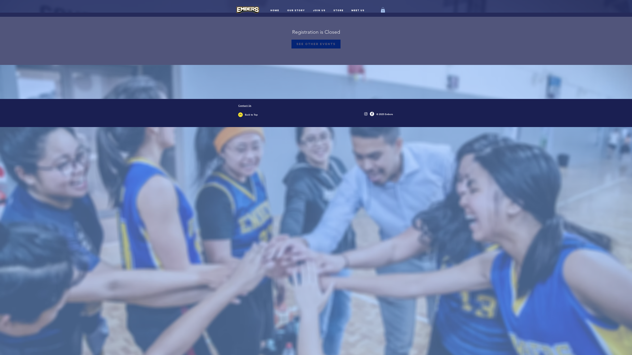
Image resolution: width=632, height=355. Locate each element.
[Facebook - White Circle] (372, 114)
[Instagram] (366, 114)
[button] (383, 9)
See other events (316, 44)
